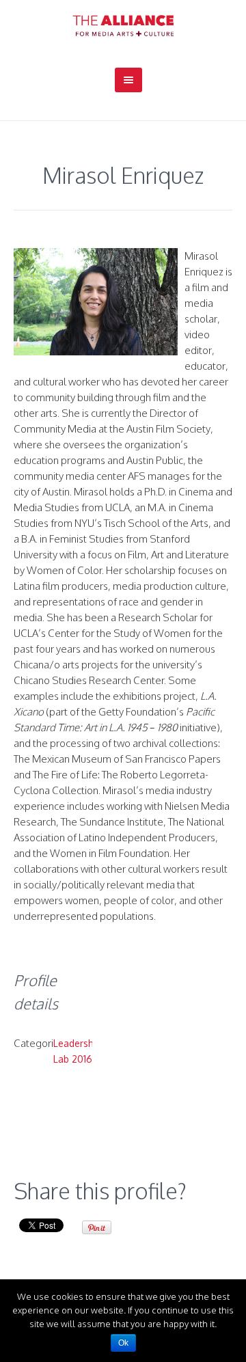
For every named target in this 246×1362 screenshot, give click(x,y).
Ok (123, 1343)
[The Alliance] (123, 26)
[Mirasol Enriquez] (96, 301)
